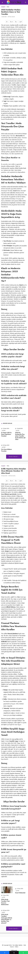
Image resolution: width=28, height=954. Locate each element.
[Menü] (2, 2)
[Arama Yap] (25, 2)
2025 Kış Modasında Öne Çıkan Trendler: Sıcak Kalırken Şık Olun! (20, 436)
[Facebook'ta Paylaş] (4, 952)
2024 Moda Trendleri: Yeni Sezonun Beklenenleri (5, 902)
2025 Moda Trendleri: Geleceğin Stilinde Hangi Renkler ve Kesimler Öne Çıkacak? (6, 919)
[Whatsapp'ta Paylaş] (23, 952)
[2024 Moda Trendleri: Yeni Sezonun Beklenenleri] (7, 889)
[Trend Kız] (14, 2)
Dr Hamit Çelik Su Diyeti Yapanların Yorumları (6, 434)
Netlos (16, 947)
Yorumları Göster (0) (13, 456)
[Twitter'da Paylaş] (14, 952)
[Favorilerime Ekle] (7, 21)
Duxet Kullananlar (20, 893)
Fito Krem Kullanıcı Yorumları (6, 450)
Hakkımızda (14, 950)
